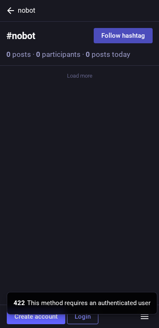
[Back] (9, 10)
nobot (26, 10)
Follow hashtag (123, 35)
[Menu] (144, 316)
